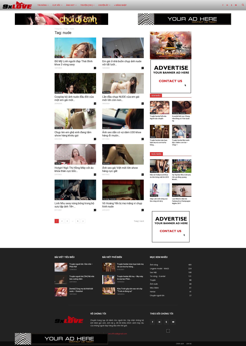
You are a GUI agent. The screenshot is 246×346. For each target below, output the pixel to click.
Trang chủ (58, 29)
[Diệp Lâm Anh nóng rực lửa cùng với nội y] (159, 190)
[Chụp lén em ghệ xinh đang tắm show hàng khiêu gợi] (75, 119)
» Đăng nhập (120, 5)
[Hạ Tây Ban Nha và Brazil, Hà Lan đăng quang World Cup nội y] (182, 166)
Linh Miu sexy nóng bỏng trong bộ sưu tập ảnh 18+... (74, 205)
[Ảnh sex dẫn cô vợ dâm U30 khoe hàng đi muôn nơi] (123, 119)
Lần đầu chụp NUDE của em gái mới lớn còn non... (120, 98)
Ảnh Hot (70, 5)
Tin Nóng (42, 5)
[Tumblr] (231, 5)
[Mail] (227, 5)
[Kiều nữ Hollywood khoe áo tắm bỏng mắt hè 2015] (159, 166)
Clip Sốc (56, 5)
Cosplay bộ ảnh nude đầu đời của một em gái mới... (74, 98)
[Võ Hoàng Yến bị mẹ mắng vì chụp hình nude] (123, 190)
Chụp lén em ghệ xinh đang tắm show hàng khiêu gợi (73, 134)
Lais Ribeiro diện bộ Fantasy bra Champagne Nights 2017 (181, 201)
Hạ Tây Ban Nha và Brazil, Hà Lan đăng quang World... (181, 177)
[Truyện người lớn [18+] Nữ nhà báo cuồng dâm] (61, 279)
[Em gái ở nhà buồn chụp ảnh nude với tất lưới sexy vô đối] (123, 48)
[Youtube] (236, 5)
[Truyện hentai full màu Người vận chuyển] (159, 107)
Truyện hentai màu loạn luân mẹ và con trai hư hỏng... (158, 142)
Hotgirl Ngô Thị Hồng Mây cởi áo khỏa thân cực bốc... (74, 169)
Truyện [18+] (86, 5)
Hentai (153, 113)
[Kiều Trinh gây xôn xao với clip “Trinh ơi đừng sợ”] (108, 291)
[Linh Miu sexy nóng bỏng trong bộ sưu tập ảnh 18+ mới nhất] (75, 190)
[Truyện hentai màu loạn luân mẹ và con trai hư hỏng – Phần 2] (159, 131)
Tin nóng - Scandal (109, 199)
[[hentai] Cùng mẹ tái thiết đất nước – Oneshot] (61, 291)
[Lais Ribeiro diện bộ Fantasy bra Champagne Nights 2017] (182, 190)
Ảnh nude (106, 128)
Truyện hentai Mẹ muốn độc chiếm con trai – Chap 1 (180, 142)
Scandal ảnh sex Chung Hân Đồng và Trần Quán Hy (181, 118)
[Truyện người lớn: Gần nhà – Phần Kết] (61, 267)
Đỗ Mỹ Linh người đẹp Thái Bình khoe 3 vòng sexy (74, 63)
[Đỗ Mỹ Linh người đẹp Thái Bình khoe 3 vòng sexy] (75, 48)
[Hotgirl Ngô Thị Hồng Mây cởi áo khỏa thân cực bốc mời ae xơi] (75, 154)
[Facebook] (223, 5)
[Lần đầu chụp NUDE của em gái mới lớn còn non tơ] (123, 83)
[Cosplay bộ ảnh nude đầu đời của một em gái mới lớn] (75, 83)
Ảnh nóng (106, 57)
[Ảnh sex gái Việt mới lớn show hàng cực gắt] (123, 154)
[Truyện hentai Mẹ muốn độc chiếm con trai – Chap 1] (182, 131)
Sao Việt (58, 57)
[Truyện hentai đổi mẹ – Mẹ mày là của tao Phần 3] (108, 279)
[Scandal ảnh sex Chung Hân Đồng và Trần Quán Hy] (182, 107)
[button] (243, 5)
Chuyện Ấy (103, 5)
